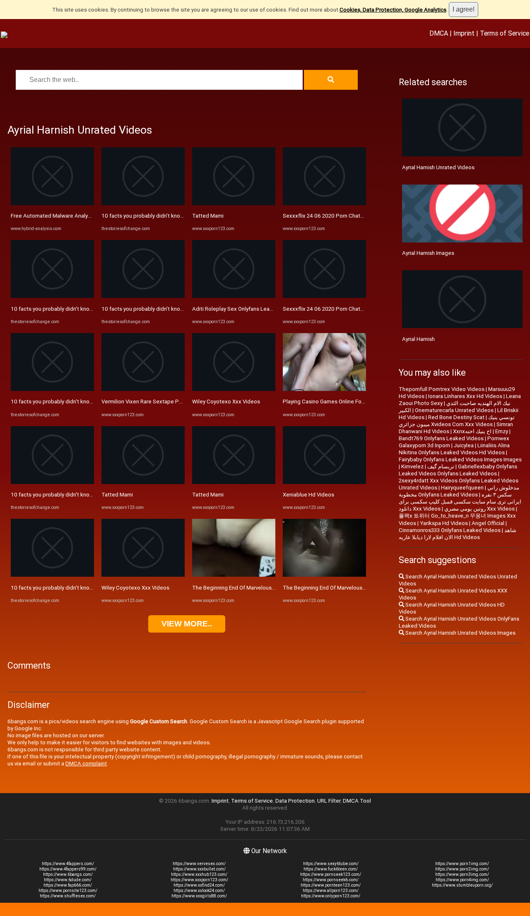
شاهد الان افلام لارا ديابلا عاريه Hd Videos (457, 534)
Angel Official (488, 523)
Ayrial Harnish (418, 339)
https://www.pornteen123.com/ (331, 885)
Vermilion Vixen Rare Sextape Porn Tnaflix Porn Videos (168, 401)
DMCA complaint (86, 763)
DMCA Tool (357, 800)
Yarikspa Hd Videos (444, 523)
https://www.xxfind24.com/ (199, 885)
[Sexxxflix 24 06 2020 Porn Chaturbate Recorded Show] (324, 203)
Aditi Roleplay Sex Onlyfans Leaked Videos (245, 308)
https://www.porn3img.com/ (462, 874)
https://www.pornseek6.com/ (331, 879)
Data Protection (295, 800)
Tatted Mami (117, 494)
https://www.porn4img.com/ (462, 879)
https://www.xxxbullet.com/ (199, 869)
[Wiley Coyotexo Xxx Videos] (143, 574)
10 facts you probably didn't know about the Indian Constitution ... (91, 308)
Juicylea (464, 445)
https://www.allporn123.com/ (331, 890)
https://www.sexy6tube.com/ (331, 863)
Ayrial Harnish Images (428, 253)
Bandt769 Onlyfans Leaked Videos (441, 438)
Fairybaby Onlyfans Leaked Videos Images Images (460, 459)
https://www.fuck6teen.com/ (331, 869)
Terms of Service (504, 33)
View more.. (186, 623)
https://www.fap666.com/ (67, 885)
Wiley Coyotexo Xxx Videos (135, 587)
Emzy (501, 431)
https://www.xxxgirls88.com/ (199, 896)
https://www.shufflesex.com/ (68, 896)
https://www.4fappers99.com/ (67, 869)
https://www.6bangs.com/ (68, 874)
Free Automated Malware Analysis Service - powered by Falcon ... (90, 215)
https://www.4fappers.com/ (68, 863)
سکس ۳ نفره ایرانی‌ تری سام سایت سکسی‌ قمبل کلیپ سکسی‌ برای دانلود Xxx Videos (460, 501)
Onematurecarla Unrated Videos (454, 410)
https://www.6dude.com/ (68, 879)
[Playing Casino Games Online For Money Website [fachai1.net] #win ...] (324, 389)
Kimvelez (412, 466)
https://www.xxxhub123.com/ (199, 874)
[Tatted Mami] (143, 482)
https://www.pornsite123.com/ (68, 890)
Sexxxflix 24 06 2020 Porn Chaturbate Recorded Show (350, 215)
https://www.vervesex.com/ (199, 863)
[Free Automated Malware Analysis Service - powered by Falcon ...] (52, 203)
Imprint (464, 33)
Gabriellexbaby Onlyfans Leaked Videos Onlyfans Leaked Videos (458, 470)
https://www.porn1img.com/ (462, 863)
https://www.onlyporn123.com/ (330, 896)
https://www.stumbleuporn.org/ (462, 885)
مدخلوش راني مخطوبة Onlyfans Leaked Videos (459, 491)
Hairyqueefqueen (462, 487)
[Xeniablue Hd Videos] (324, 482)
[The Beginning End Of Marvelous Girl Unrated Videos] (233, 574)
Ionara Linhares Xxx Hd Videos (465, 396)
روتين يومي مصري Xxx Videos (479, 508)
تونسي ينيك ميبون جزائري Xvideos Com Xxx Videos (457, 421)
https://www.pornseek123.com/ (330, 874)
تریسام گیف (440, 466)
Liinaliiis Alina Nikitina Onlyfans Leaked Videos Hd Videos (454, 449)
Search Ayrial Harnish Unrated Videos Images (460, 632)
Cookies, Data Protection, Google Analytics (393, 9)
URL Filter (328, 800)
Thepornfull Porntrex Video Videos (441, 389)
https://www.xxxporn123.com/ (199, 879)
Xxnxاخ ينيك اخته (472, 431)
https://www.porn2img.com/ (462, 869)
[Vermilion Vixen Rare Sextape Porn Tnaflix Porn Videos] (143, 389)
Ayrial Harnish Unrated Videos (438, 167)
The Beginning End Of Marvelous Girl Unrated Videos (256, 587)
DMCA (438, 33)
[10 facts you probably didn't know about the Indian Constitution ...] (52, 296)
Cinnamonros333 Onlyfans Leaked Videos (450, 530)
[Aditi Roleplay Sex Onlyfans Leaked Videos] (233, 296)
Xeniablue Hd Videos (308, 494)
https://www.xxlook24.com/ (199, 890)
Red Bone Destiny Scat (456, 417)
